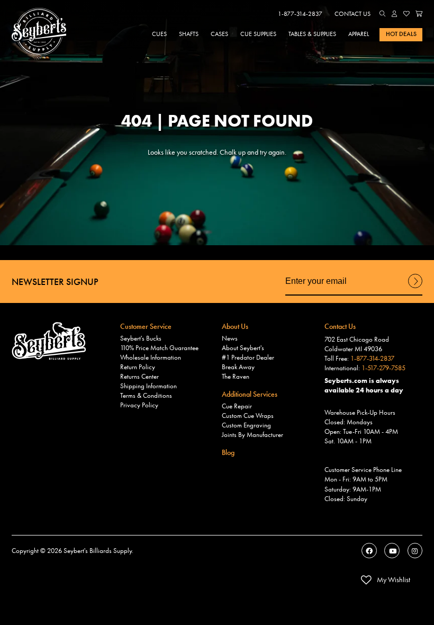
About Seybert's (243, 348)
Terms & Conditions (146, 395)
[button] (382, 14)
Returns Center (139, 376)
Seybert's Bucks (140, 338)
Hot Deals (401, 34)
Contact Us (352, 13)
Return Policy (137, 367)
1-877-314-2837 (300, 13)
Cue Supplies (258, 34)
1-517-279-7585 (383, 368)
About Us (235, 326)
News (230, 338)
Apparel (358, 34)
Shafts (188, 34)
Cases (219, 34)
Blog (228, 452)
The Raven (235, 376)
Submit (415, 287)
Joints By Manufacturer (252, 435)
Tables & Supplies (312, 34)
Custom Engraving (246, 425)
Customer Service (145, 326)
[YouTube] (392, 550)
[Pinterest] (415, 550)
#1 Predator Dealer (248, 357)
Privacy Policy (139, 405)
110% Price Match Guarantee (159, 348)
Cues (159, 34)
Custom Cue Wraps (248, 416)
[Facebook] (369, 550)
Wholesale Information (150, 357)
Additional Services (249, 394)
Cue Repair (237, 406)
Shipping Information (148, 386)
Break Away (238, 367)
